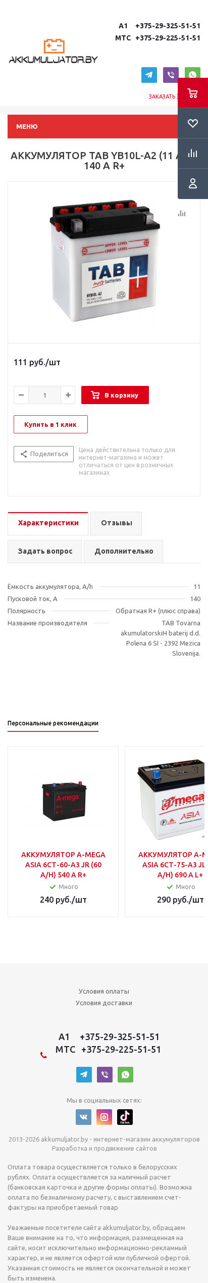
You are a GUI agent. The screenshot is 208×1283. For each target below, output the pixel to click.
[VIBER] (171, 75)
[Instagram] (104, 1117)
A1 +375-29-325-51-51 (158, 25)
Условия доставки (104, 1002)
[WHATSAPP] (192, 75)
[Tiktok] (125, 1117)
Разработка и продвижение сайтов (104, 1148)
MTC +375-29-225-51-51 (157, 37)
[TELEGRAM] (149, 75)
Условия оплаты (104, 991)
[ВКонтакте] (83, 1117)
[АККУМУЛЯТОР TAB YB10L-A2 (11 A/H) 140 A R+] (104, 260)
